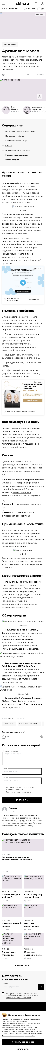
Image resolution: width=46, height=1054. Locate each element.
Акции (31, 9)
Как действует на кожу (15, 141)
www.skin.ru (12, 718)
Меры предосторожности (17, 155)
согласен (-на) (12, 787)
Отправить (22, 800)
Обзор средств (12, 160)
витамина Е (33, 358)
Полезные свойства (14, 136)
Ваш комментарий (10, 751)
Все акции (34, 299)
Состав (8, 145)
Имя (5, 768)
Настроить (23, 1049)
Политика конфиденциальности (18, 792)
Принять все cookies (23, 1042)
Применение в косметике (17, 150)
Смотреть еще (23, 965)
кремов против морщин (14, 546)
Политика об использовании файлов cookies (18, 1036)
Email (5, 777)
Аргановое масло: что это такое (20, 131)
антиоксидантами (22, 492)
